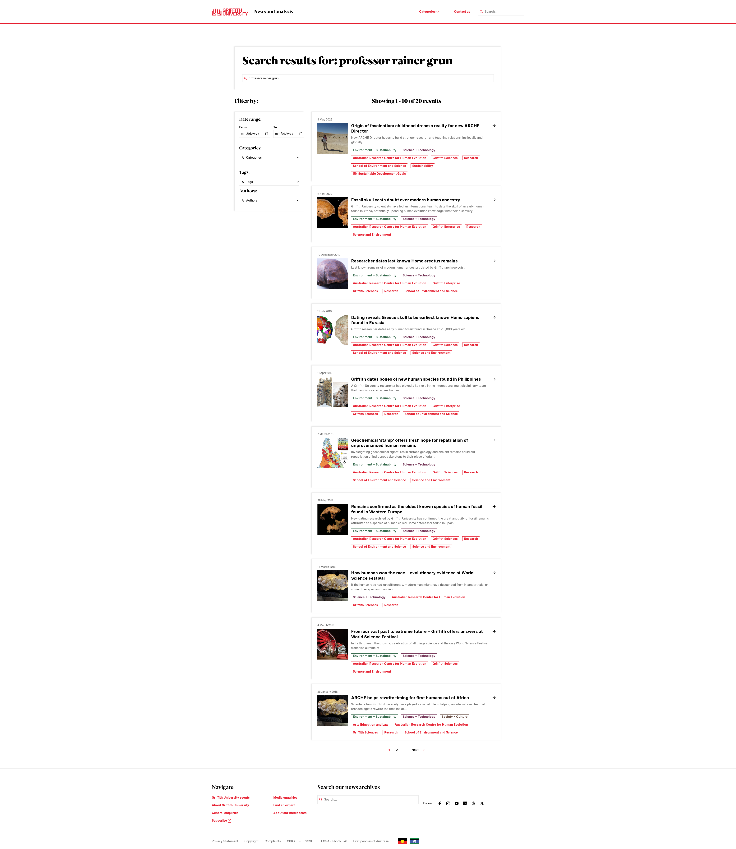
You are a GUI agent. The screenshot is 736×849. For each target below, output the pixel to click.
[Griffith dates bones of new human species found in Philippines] (332, 392)
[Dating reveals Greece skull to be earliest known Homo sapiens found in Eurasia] (332, 330)
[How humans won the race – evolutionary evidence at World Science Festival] (332, 585)
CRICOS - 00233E (300, 841)
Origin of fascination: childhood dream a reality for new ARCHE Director (415, 128)
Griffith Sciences (445, 158)
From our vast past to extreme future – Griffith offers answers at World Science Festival (417, 634)
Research (471, 158)
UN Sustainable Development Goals (379, 173)
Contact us (462, 11)
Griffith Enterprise (446, 227)
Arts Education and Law (370, 724)
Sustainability (422, 166)
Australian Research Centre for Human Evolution (389, 158)
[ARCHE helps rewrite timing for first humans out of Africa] (332, 710)
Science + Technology (419, 150)
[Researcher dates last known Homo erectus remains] (332, 273)
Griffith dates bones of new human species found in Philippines (416, 379)
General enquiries (225, 813)
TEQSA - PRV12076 (333, 841)
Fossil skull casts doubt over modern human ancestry (405, 199)
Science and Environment (372, 234)
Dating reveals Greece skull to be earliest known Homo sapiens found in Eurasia (415, 320)
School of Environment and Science (379, 166)
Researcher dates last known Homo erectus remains (404, 260)
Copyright (251, 841)
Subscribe (220, 820)
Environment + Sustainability (374, 150)
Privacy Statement (225, 841)
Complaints (273, 841)
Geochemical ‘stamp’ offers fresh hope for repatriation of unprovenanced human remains (409, 443)
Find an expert (284, 805)
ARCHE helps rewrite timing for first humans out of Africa (410, 697)
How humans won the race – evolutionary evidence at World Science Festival (412, 575)
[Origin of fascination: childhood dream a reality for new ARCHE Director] (332, 138)
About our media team (290, 813)
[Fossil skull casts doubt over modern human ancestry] (332, 212)
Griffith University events (231, 797)
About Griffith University (230, 805)
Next (415, 750)
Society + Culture (454, 717)
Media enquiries (285, 797)
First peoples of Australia (371, 841)
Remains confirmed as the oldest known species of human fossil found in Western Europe (416, 509)
